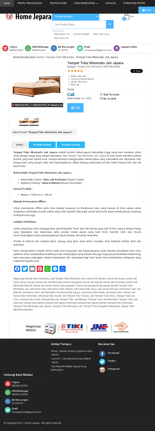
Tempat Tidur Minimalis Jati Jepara (32, 306)
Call (77, 108)
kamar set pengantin (64, 285)
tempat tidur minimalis (120, 302)
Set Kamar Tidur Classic (60, 289)
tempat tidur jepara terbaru (92, 302)
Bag (131, 16)
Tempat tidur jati (50, 299)
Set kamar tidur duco (85, 289)
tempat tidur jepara (34, 302)
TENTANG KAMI (58, 3)
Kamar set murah (42, 285)
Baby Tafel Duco (101, 34)
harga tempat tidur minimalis (33, 278)
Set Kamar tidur (38, 289)
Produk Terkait (42, 144)
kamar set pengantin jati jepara (93, 285)
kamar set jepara (73, 282)
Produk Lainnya (70, 144)
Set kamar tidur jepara (68, 292)
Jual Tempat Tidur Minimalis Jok (67, 278)
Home (7, 3)
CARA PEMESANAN (85, 3)
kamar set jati (27, 282)
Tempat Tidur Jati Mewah (73, 299)
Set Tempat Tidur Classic (76, 295)
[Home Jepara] (30, 19)
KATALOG (111, 3)
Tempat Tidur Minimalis (60, 57)
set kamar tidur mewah (118, 292)
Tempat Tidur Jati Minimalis (103, 299)
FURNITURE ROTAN (134, 3)
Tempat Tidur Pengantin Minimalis (101, 306)
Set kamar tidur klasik (93, 292)
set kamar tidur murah (49, 295)
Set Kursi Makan (82, 34)
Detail (19, 144)
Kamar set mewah (92, 282)
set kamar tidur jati (108, 289)
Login (148, 10)
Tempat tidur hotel (30, 299)
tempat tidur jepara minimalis (61, 302)
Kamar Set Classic (96, 278)
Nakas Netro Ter (62, 34)
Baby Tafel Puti (61, 38)
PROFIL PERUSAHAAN (30, 3)
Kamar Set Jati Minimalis (49, 282)
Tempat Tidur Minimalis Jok (67, 306)
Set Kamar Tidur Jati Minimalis (38, 292)
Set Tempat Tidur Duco (103, 295)
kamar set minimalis (114, 282)
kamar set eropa (116, 278)
